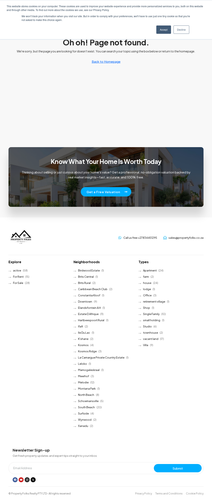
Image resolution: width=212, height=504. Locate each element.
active (17, 270)
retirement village (154, 301)
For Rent (18, 276)
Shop (146, 307)
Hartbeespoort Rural (91, 320)
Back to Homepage (106, 61)
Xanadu (83, 426)
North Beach (86, 394)
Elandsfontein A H (89, 307)
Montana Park (87, 388)
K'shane (83, 338)
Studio (147, 326)
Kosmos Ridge (87, 351)
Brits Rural (84, 283)
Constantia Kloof (89, 295)
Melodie (83, 382)
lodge (147, 289)
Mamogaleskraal (89, 370)
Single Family (151, 314)
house (147, 283)
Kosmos (83, 345)
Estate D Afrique (88, 314)
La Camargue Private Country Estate (101, 357)
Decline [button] (181, 29)
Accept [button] (163, 29)
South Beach (86, 407)
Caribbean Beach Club (92, 289)
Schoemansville (88, 401)
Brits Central (86, 276)
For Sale (18, 283)
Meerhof (83, 376)
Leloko (82, 363)
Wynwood (85, 419)
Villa (145, 345)
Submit (177, 468)
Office (147, 295)
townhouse (150, 332)
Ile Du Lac (84, 332)
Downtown (85, 301)
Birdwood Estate (89, 270)
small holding (151, 320)
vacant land (150, 338)
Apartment (150, 270)
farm (146, 276)
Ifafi (80, 326)
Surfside (83, 413)
